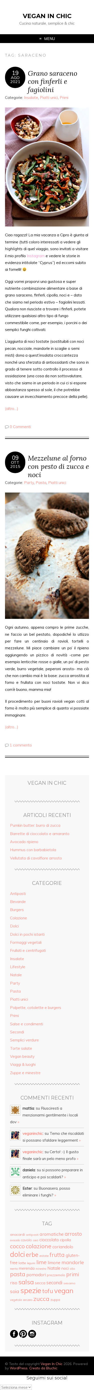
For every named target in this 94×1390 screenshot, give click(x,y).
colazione (38, 1246)
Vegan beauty (22, 1056)
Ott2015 (15, 464)
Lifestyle (17, 966)
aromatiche (52, 1234)
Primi (64, 97)
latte (22, 1263)
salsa (26, 1282)
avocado (15, 1240)
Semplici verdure (24, 1040)
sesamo (69, 1283)
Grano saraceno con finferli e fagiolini (52, 81)
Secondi (17, 1032)
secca (40, 1282)
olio (72, 1268)
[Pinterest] (23, 1336)
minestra (41, 1268)
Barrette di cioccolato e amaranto (39, 833)
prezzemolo (56, 1275)
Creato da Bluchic (43, 1368)
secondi (54, 1283)
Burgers (17, 909)
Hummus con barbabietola (33, 849)
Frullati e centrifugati (28, 950)
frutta (57, 1254)
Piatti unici (49, 97)
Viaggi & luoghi (23, 1064)
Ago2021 (15, 79)
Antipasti (18, 893)
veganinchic (33, 1133)
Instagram (36, 255)
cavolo (26, 1240)
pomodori (36, 1274)
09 (15, 457)
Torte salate (21, 1048)
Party (29, 482)
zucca (41, 1298)
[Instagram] (32, 1336)
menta (14, 1268)
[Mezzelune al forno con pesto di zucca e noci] (47, 556)
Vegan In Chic (47, 16)
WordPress (19, 1368)
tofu (47, 1291)
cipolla (65, 1239)
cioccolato (49, 1239)
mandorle (72, 1262)
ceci (35, 1240)
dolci (17, 1254)
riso (13, 1282)
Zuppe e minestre (25, 1072)
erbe (32, 1254)
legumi (31, 1263)
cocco (17, 1246)
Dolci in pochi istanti (27, 934)
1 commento (21, 745)
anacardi (17, 1234)
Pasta (41, 482)
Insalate (31, 97)
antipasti (32, 1234)
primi (72, 1274)
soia (14, 1291)
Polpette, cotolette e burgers (35, 1007)
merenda (27, 1268)
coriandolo (62, 1246)
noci (65, 1268)
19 (15, 73)
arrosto (73, 1233)
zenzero (27, 1300)
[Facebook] (14, 1336)
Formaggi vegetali (26, 942)
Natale (16, 974)
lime (41, 1262)
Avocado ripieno (24, 841)
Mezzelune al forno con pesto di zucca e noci (58, 466)
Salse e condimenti (26, 1024)
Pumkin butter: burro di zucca (35, 825)
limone (54, 1262)
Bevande (18, 901)
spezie (30, 1290)
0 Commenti (20, 426)
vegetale (16, 1300)
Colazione (18, 918)
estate (44, 1256)
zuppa (55, 1300)
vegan (63, 1290)
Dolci (14, 926)
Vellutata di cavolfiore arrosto (36, 858)
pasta (17, 1274)
